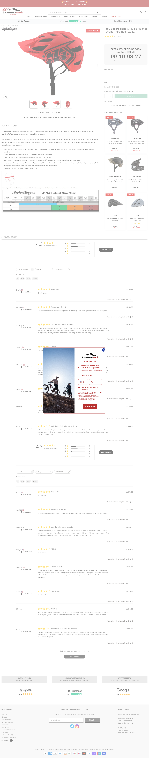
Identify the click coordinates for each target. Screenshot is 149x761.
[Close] (103, 350)
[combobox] (83, 382)
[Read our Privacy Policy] (101, 392)
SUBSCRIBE (90, 406)
